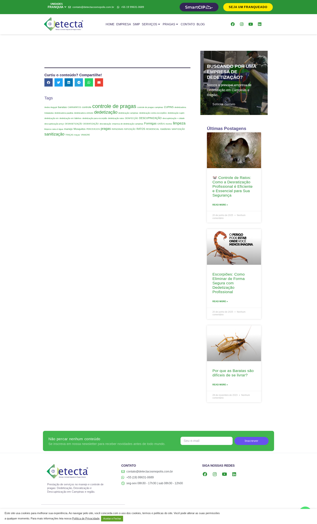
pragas (106, 129)
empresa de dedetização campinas (127, 124)
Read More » (220, 205)
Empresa (123, 24)
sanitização (54, 134)
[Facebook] (233, 24)
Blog (201, 24)
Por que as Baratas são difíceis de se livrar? (233, 373)
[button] (48, 82)
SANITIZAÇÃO (178, 129)
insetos (169, 124)
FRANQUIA (55, 7)
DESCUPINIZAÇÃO (150, 118)
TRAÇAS (69, 135)
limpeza (179, 123)
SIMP (136, 24)
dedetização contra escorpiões (153, 113)
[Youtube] (251, 24)
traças (77, 135)
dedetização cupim (176, 113)
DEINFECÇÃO (131, 118)
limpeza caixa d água (53, 129)
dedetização (105, 112)
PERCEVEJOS (93, 129)
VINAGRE (85, 135)
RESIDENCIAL (152, 129)
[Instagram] (242, 24)
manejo (68, 128)
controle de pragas (114, 106)
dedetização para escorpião (94, 118)
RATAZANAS (117, 129)
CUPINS (169, 107)
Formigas (150, 123)
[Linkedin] (260, 24)
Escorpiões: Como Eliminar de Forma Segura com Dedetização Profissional (228, 283)
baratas (62, 107)
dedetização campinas (128, 113)
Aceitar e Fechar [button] (112, 518)
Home (110, 24)
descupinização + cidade (174, 118)
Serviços (149, 24)
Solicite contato (223, 104)
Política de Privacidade (85, 518)
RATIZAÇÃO (130, 129)
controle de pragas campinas (150, 107)
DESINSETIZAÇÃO (73, 124)
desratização (105, 124)
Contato (188, 24)
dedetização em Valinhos (70, 118)
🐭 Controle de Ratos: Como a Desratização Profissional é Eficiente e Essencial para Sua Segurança (232, 186)
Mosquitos (79, 128)
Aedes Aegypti (50, 107)
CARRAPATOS (74, 107)
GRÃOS (161, 124)
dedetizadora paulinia (63, 113)
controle (86, 107)
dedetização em (51, 118)
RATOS (140, 128)
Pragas (169, 24)
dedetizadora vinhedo (83, 113)
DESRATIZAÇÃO (91, 124)
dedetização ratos (116, 118)
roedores (165, 128)
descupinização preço (54, 124)
